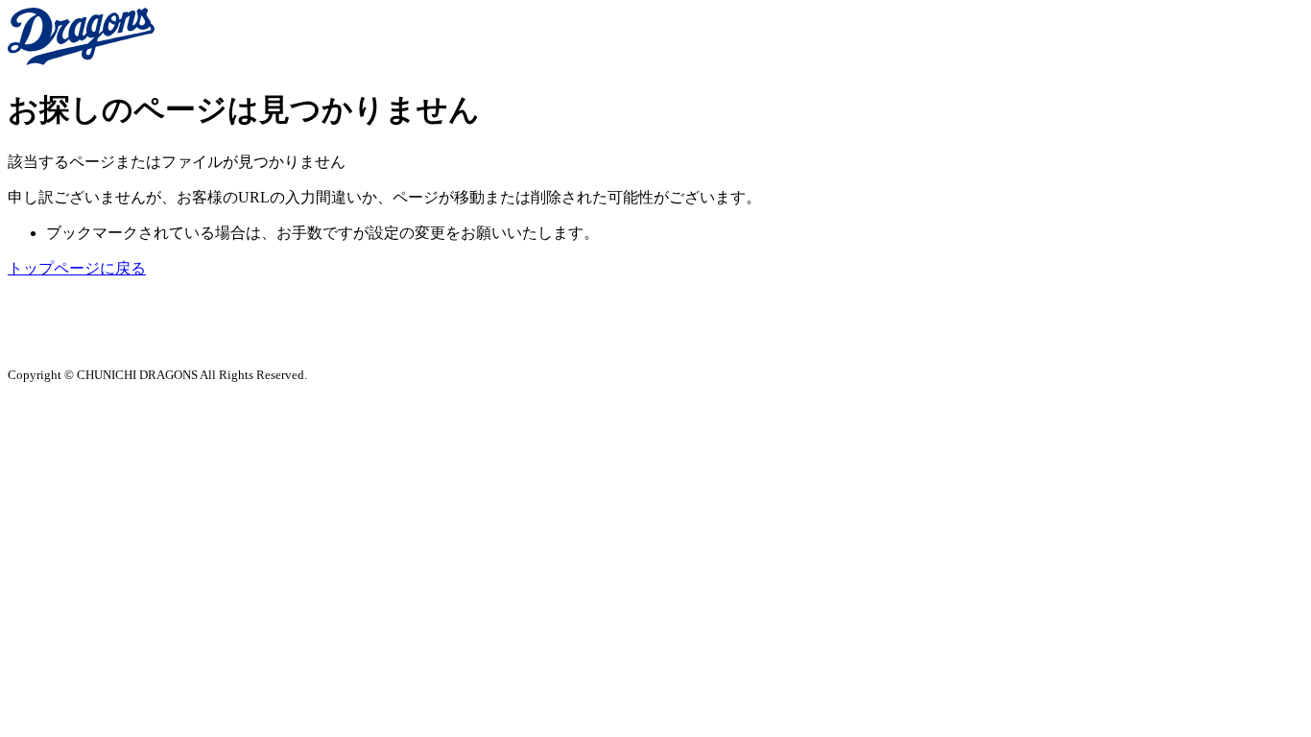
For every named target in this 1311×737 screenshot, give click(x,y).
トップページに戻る (77, 268)
